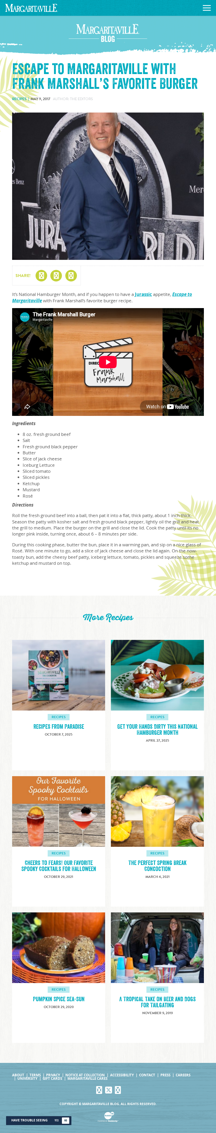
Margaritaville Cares (87, 1078)
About (18, 1075)
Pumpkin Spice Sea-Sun (59, 999)
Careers (183, 1075)
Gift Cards (52, 1078)
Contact (147, 1075)
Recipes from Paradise (58, 727)
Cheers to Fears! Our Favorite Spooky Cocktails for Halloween (58, 866)
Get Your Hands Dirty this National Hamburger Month (157, 730)
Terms (35, 1075)
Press (165, 1075)
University (27, 1078)
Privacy (53, 1075)
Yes (56, 1120)
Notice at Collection (85, 1075)
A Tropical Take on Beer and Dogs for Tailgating (157, 1002)
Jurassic (143, 294)
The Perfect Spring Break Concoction (157, 866)
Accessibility (122, 1075)
